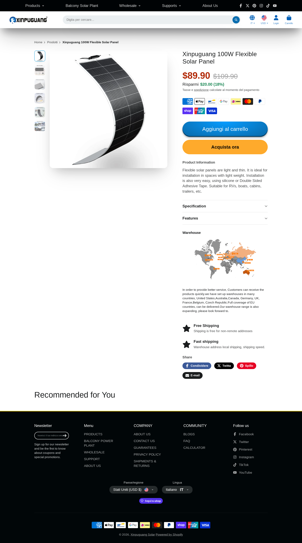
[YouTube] (275, 6)
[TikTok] (268, 6)
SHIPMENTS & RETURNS (145, 463)
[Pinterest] (254, 6)
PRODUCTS (93, 434)
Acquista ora (225, 147)
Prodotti (52, 42)
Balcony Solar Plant (82, 5)
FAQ (186, 441)
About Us (210, 5)
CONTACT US (144, 441)
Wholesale (128, 5)
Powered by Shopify (169, 534)
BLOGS (189, 434)
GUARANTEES (145, 447)
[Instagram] (261, 6)
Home (38, 42)
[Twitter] (247, 6)
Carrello (289, 20)
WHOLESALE (94, 452)
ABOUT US (92, 466)
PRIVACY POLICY (147, 454)
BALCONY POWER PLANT (98, 443)
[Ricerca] (236, 19)
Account (276, 20)
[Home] (28, 19)
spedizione (201, 90)
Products (32, 5)
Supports (169, 5)
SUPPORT (92, 459)
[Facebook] (241, 6)
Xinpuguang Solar (143, 534)
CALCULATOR (194, 447)
